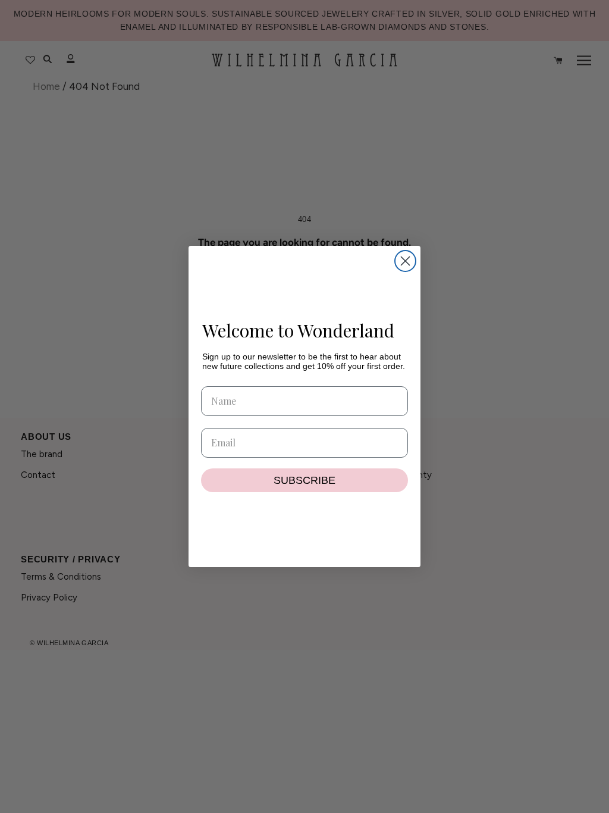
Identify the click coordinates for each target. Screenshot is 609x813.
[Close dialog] (405, 261)
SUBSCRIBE (304, 480)
